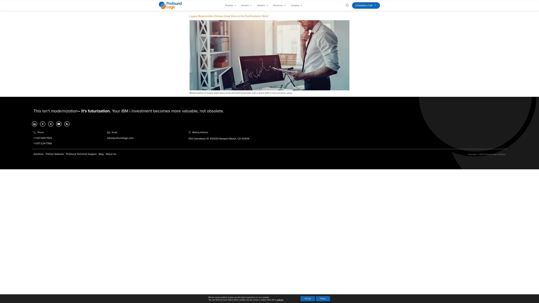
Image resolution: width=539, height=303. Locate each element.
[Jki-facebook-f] (42, 124)
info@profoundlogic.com (120, 138)
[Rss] (66, 124)
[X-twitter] (50, 124)
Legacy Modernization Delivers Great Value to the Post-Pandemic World (228, 16)
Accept (308, 298)
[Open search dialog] (347, 6)
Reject (323, 298)
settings (280, 300)
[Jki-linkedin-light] (34, 124)
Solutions (261, 5)
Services (245, 5)
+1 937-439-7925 (42, 138)
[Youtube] (58, 124)
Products (229, 5)
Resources (278, 5)
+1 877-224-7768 (42, 143)
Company (295, 5)
